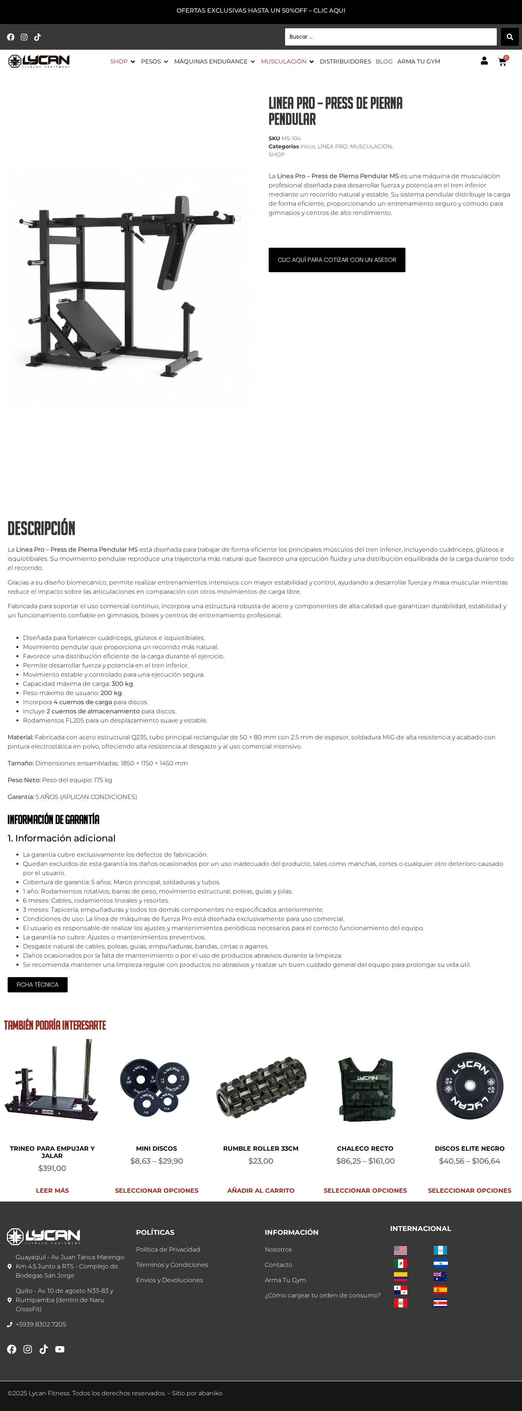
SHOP (277, 154)
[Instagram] (24, 37)
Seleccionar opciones (156, 1190)
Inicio (307, 146)
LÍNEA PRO (332, 146)
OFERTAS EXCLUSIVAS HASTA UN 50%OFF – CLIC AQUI (261, 10)
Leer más (52, 1190)
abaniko (210, 1393)
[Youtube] (60, 1349)
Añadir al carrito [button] (261, 1190)
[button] (123, 61)
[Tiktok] (37, 37)
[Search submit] (510, 37)
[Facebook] (11, 37)
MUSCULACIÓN (371, 146)
